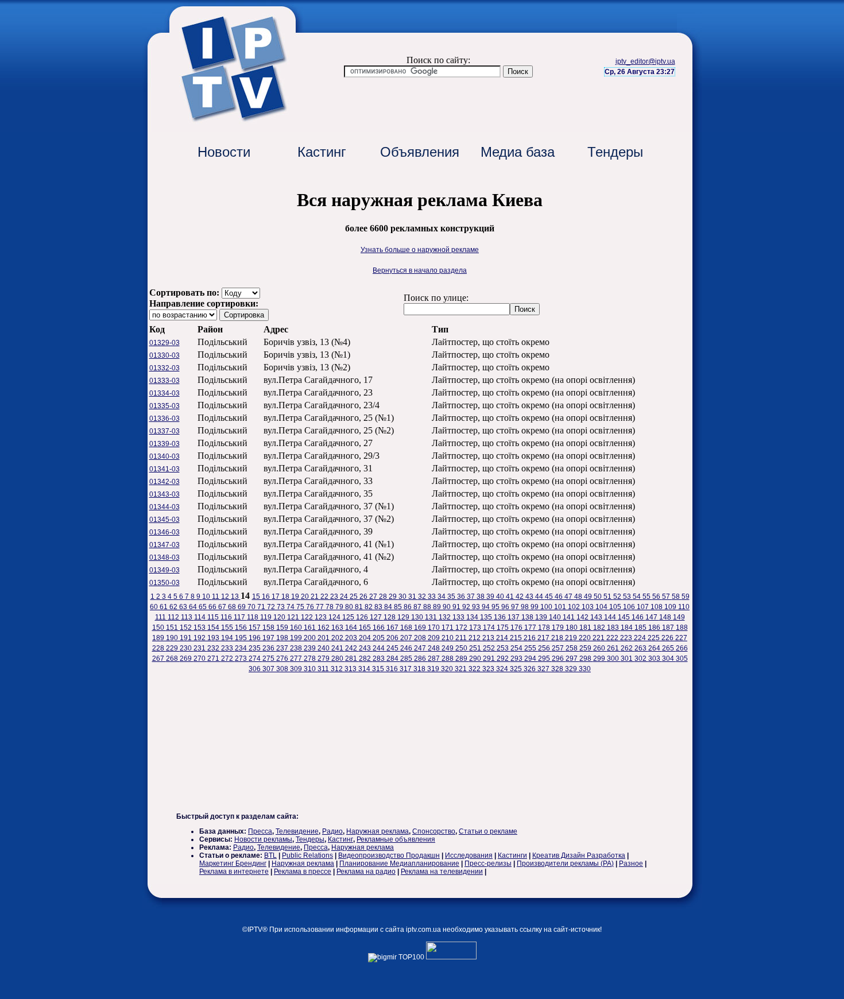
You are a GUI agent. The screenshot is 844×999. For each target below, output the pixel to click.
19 (296, 597)
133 (459, 617)
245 (393, 648)
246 (407, 648)
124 (335, 617)
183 (614, 628)
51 (608, 597)
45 (550, 597)
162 (324, 628)
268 (173, 659)
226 (668, 638)
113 (187, 617)
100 (547, 607)
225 (654, 638)
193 (214, 638)
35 (452, 597)
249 (448, 648)
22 (325, 597)
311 (324, 669)
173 (476, 628)
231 (200, 648)
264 (655, 648)
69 (242, 607)
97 (516, 607)
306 (255, 669)
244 (379, 648)
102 (575, 607)
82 (369, 607)
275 (269, 659)
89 (438, 607)
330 (585, 669)
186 (655, 628)
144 (611, 617)
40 (501, 597)
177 (531, 628)
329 (572, 669)
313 (351, 669)
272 (228, 659)
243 (366, 648)
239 (311, 648)
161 (311, 628)
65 (203, 607)
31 (413, 597)
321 (462, 669)
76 (311, 607)
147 (652, 617)
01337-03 (164, 431)
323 (489, 669)
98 (526, 607)
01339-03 (164, 444)
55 (647, 597)
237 (283, 648)
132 (445, 617)
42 (520, 597)
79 (340, 607)
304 (669, 659)
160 (297, 628)
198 (283, 638)
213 (489, 638)
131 (432, 617)
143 (597, 617)
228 (159, 648)
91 (457, 607)
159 (283, 628)
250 (462, 648)
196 (255, 638)
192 (200, 638)
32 (423, 597)
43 (530, 597)
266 (682, 648)
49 (589, 597)
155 (228, 628)
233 (228, 648)
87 (418, 607)
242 (352, 648)
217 (544, 638)
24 (345, 597)
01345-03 (164, 520)
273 (242, 659)
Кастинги (512, 855)
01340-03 (164, 456)
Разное (631, 863)
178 (545, 628)
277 (297, 659)
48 (579, 597)
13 (236, 597)
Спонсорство (433, 831)
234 (242, 648)
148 (666, 617)
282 (366, 659)
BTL (270, 855)
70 (252, 607)
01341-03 (164, 469)
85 (399, 607)
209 (435, 638)
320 (448, 669)
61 (164, 607)
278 (311, 659)
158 (269, 628)
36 (462, 597)
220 (586, 638)
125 (349, 617)
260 (600, 648)
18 (286, 597)
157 (255, 628)
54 (637, 597)
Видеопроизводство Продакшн (389, 855)
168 (407, 628)
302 (641, 659)
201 (324, 638)
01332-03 (164, 368)
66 (213, 607)
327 (544, 669)
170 (435, 628)
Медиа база (518, 152)
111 (161, 617)
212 (475, 638)
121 (294, 617)
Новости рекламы (263, 839)
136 (501, 617)
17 (276, 597)
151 (173, 628)
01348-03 (164, 557)
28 (384, 597)
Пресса (260, 831)
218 (558, 638)
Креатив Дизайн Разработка (578, 855)
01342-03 (164, 482)
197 (269, 638)
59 (686, 597)
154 (214, 628)
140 (556, 617)
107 (644, 607)
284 (393, 659)
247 (421, 648)
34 (442, 597)
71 (262, 607)
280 (338, 659)
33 (433, 597)
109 (671, 607)
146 (638, 617)
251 (476, 648)
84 (389, 607)
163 (338, 628)
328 (558, 669)
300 (614, 659)
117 (240, 617)
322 (475, 669)
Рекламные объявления (396, 839)
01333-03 (164, 381)
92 (467, 607)
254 (517, 648)
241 (338, 648)
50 (598, 597)
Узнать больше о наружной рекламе (420, 250)
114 (200, 617)
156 (242, 628)
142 (583, 617)
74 (291, 607)
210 (448, 638)
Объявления (419, 152)
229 (173, 648)
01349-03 (164, 570)
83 (379, 607)
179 (559, 628)
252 (490, 648)
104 (602, 607)
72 (272, 607)
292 (503, 659)
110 (684, 607)
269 (186, 659)
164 (352, 628)
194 (228, 638)
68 (233, 607)
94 (486, 607)
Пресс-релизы (488, 863)
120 (280, 617)
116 (227, 617)
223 (627, 638)
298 (586, 659)
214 (503, 638)
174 (490, 628)
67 (223, 607)
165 (366, 628)
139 (542, 617)
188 (682, 628)
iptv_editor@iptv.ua (645, 61)
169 (421, 628)
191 (186, 638)
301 (627, 659)
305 (682, 659)
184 (627, 628)
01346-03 (164, 532)
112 (174, 617)
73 (282, 607)
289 (462, 659)
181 (586, 628)
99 (535, 607)
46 (559, 597)
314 (365, 669)
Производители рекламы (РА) (565, 863)
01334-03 (164, 393)
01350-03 (164, 583)
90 (447, 607)
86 (408, 607)
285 (407, 659)
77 (321, 607)
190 (173, 638)
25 (354, 597)
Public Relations (307, 855)
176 (517, 628)
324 (503, 669)
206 (393, 638)
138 (528, 617)
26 (364, 597)
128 (390, 617)
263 (641, 648)
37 (472, 597)
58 (677, 597)
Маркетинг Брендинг (232, 863)
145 (625, 617)
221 (599, 638)
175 (503, 628)
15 (257, 597)
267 (159, 659)
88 (428, 607)
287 (435, 659)
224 (641, 638)
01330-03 (164, 355)
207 (407, 638)
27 (374, 597)
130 (418, 617)
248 (435, 648)
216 (530, 638)
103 (588, 607)
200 (311, 638)
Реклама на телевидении (442, 872)
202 (338, 638)
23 (335, 597)
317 (406, 669)
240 (324, 648)
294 (531, 659)
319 (434, 669)
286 (421, 659)
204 (366, 638)
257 (559, 648)
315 (379, 669)
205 (379, 638)
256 (545, 648)
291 (490, 659)
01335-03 (164, 406)
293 (517, 659)
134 (473, 617)
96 (506, 607)
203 (352, 638)
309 (297, 669)
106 (630, 607)
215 (517, 638)
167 (393, 628)
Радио (332, 831)
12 (226, 597)
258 (572, 648)
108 (657, 607)
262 (627, 648)
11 (216, 597)
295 (545, 659)
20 (306, 597)
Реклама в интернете (234, 872)
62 (174, 607)
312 (337, 669)
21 (315, 597)
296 (559, 659)
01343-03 (164, 494)
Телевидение (297, 831)
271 (214, 659)
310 (311, 669)
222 (613, 638)
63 (184, 607)
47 (569, 597)
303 (655, 659)
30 (403, 597)
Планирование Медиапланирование (399, 863)
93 (477, 607)
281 (352, 659)
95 (496, 607)
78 (330, 607)
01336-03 (164, 419)
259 (586, 648)
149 (679, 617)
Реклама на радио (366, 872)
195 (242, 638)
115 (213, 617)
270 (200, 659)
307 (269, 669)
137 (514, 617)
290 (476, 659)
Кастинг (321, 152)
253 (503, 648)
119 (266, 617)
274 (255, 659)
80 (350, 607)
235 (255, 648)
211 (462, 638)
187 (669, 628)
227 (681, 638)
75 (301, 607)
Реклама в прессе (302, 872)
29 (393, 597)
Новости (224, 152)
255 (531, 648)
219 (572, 638)
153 (200, 628)
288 (448, 659)
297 (572, 659)
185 (641, 628)
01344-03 (164, 507)
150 (159, 628)
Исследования (469, 855)
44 (540, 597)
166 (379, 628)
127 (377, 617)
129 (404, 617)
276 (283, 659)
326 (530, 669)
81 (360, 607)
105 (616, 607)
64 (194, 607)
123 (321, 617)
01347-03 (164, 545)
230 (186, 648)
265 (669, 648)
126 (363, 617)
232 (214, 648)
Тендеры (615, 152)
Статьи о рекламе (488, 831)
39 (491, 597)
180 (572, 628)
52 (618, 597)
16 (267, 597)
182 (600, 628)
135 (487, 617)
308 (283, 669)
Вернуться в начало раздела (420, 270)
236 (269, 648)
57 (667, 597)
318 (420, 669)
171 (448, 628)
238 (297, 648)
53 (628, 597)
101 (561, 607)
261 (614, 648)
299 (600, 659)
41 (511, 597)
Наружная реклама (377, 831)
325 (517, 669)
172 (462, 628)
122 (308, 617)
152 (186, 628)
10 (207, 597)
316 (393, 669)
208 (421, 638)
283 (379, 659)
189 (159, 638)
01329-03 (164, 343)
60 (155, 607)
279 (324, 659)
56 (657, 597)
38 (481, 597)
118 (253, 617)
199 (297, 638)
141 (569, 617)
